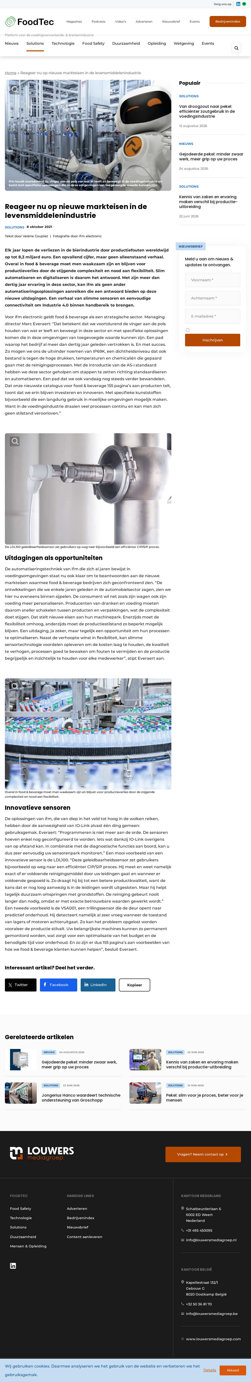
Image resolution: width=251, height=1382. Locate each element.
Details (209, 1370)
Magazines (74, 21)
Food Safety (93, 43)
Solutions (35, 43)
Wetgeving (184, 43)
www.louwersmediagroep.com (213, 1339)
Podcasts (98, 21)
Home (10, 72)
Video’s (120, 21)
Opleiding (157, 43)
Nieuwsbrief (171, 21)
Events (195, 21)
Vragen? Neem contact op (200, 1154)
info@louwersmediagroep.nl (211, 1240)
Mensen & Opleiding (28, 1246)
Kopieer (134, 985)
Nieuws (12, 43)
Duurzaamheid (126, 43)
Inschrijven (212, 340)
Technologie (63, 43)
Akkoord (233, 1370)
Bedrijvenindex (227, 21)
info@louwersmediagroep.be (212, 1314)
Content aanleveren (84, 1237)
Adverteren (144, 21)
